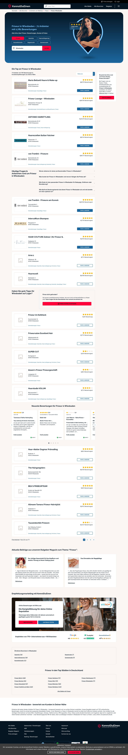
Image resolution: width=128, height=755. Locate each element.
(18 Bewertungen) (88, 239)
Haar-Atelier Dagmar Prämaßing (43, 449)
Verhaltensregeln (29, 731)
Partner (48, 731)
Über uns (48, 725)
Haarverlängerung (21, 657)
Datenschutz (28, 725)
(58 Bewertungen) (87, 275)
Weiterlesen (18, 581)
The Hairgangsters (36, 468)
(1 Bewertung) (89, 316)
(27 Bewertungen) (87, 524)
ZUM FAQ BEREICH (106, 97)
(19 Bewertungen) (88, 220)
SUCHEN (46, 48)
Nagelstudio (69, 654)
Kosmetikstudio (20, 660)
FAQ (25, 734)
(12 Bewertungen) (88, 506)
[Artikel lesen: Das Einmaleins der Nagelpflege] (73, 562)
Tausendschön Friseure (38, 523)
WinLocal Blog (65, 731)
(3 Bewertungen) (88, 257)
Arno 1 (31, 255)
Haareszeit (33, 274)
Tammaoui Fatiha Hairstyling (23, 417)
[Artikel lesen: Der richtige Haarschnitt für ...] (20, 562)
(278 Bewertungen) (87, 119)
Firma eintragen (12, 734)
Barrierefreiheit (50, 736)
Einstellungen (37, 725)
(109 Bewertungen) (87, 100)
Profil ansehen (22, 435)
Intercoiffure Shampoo (38, 218)
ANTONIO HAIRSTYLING (39, 117)
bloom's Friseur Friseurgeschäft (42, 370)
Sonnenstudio (70, 657)
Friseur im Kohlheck (37, 315)
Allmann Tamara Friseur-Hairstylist (44, 504)
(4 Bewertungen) (88, 372)
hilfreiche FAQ (103, 93)
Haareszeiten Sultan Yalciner (41, 135)
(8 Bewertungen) (88, 353)
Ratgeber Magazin (13, 731)
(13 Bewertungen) (88, 335)
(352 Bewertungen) (87, 202)
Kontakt (48, 734)
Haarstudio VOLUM (37, 388)
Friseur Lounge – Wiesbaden (41, 98)
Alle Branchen (98, 6)
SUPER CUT (33, 352)
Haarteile (18, 654)
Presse (48, 728)
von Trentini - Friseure (38, 154)
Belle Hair (43, 417)
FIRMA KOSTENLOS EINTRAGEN (68, 303)
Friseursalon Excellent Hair (40, 333)
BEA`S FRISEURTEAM (37, 486)
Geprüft (34, 437)
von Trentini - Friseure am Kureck (43, 200)
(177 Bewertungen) (87, 155)
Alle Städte (87, 6)
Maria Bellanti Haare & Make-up (42, 80)
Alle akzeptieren (74, 752)
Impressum (64, 725)
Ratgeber (109, 6)
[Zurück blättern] (11, 425)
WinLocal (64, 728)
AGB (25, 728)
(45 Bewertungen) (87, 469)
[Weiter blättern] (95, 425)
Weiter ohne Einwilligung (56, 752)
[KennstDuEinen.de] (19, 6)
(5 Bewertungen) (88, 488)
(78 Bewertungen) (87, 82)
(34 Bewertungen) (87, 137)
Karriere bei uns (66, 734)
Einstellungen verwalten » (94, 749)
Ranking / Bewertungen (31, 736)
